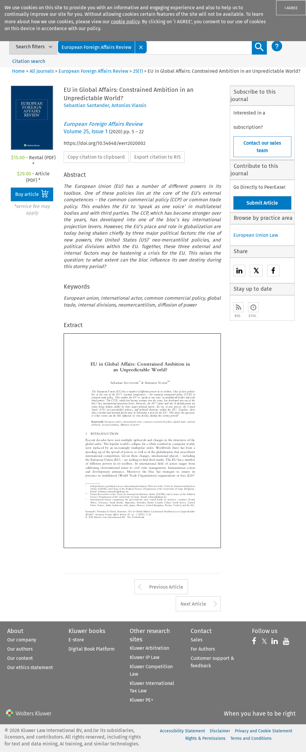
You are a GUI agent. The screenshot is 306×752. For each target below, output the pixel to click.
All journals (42, 71)
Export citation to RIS (157, 157)
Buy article (27, 194)
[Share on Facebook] (273, 271)
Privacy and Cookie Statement (263, 731)
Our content (20, 658)
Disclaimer (220, 731)
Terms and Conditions (251, 738)
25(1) (138, 71)
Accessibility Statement (182, 731)
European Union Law (255, 235)
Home (18, 71)
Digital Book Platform (91, 649)
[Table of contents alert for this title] (253, 307)
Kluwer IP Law (144, 657)
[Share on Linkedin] (239, 271)
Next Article (193, 604)
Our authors (20, 649)
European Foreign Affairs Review (93, 71)
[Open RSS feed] (238, 307)
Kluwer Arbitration (149, 648)
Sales (196, 640)
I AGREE (291, 8)
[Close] (141, 47)
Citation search (28, 61)
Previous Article (166, 587)
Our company (21, 640)
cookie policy (125, 21)
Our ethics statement (30, 667)
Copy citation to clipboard (96, 157)
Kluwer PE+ (141, 700)
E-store (76, 640)
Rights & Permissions (205, 738)
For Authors (203, 649)
